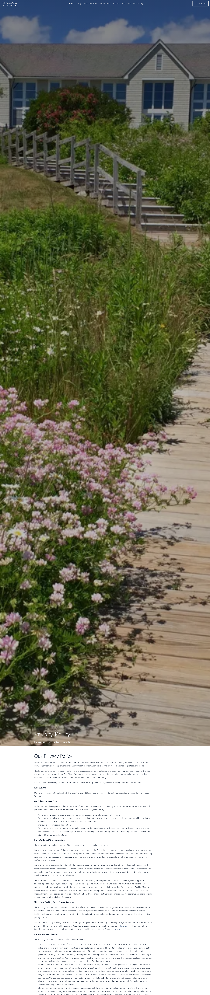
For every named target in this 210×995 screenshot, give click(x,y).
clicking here (123, 926)
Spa (123, 4)
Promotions (105, 4)
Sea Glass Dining (135, 4)
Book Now (201, 3)
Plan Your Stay (90, 4)
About (72, 4)
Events (116, 4)
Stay (79, 4)
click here (116, 929)
